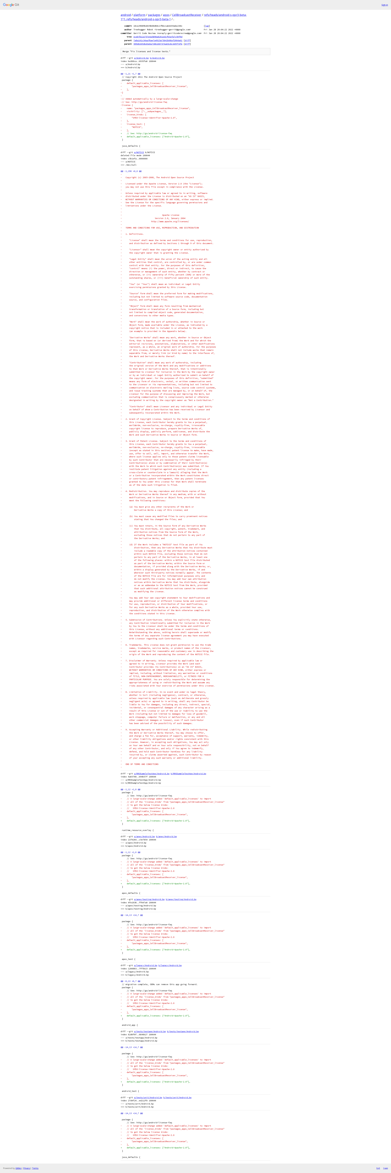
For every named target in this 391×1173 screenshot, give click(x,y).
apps (166, 15)
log (207, 25)
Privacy (26, 1168)
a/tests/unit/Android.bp (148, 1097)
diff (187, 40)
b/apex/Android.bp (166, 836)
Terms (35, 1168)
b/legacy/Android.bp (170, 965)
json (385, 1168)
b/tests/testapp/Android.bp (183, 1031)
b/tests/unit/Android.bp (177, 1097)
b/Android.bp (157, 58)
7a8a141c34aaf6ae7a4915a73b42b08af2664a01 (157, 40)
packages (154, 15)
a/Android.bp (141, 58)
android (126, 15)
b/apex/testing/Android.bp (181, 899)
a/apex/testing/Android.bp (149, 899)
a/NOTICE (139, 152)
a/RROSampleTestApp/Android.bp (152, 773)
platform (139, 15)
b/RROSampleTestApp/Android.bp (188, 773)
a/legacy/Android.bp (145, 965)
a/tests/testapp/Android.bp (150, 1031)
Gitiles (18, 1168)
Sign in (385, 4)
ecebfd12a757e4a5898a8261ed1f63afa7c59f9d (157, 36)
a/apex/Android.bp (144, 836)
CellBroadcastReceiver (186, 15)
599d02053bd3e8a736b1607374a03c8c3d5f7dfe (157, 44)
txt (378, 1168)
